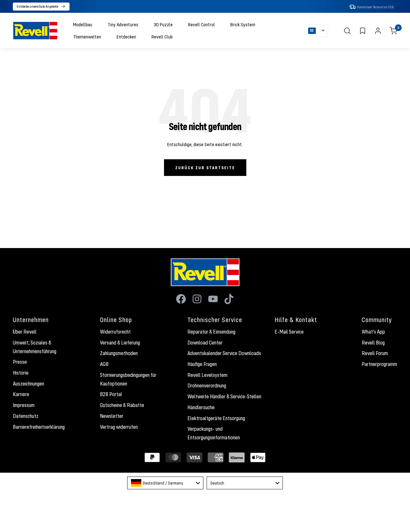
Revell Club (162, 36)
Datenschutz (25, 415)
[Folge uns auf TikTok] (229, 299)
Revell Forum (375, 353)
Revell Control (201, 24)
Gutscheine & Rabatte (122, 405)
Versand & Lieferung (120, 342)
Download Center (205, 342)
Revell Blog (373, 342)
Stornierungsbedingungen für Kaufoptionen (128, 379)
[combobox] (165, 483)
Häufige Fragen (202, 364)
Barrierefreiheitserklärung (39, 426)
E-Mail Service (289, 331)
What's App (373, 331)
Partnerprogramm (379, 364)
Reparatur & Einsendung (211, 331)
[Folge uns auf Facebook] (181, 299)
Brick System (242, 24)
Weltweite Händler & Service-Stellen (224, 396)
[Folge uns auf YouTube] (213, 299)
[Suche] (347, 31)
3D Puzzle (163, 24)
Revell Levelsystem (207, 374)
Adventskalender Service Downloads (224, 353)
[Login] (378, 31)
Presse (20, 361)
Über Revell (25, 331)
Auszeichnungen (28, 383)
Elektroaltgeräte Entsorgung (216, 418)
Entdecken (126, 36)
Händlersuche (201, 407)
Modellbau (82, 24)
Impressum (24, 405)
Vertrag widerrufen (119, 426)
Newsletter (111, 415)
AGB (104, 364)
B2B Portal (111, 394)
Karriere (21, 394)
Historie (21, 372)
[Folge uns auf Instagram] (197, 299)
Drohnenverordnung (206, 385)
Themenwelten (87, 36)
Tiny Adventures (123, 24)
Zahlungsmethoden (119, 353)
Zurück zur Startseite (205, 167)
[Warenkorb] (393, 31)
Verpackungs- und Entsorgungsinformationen (213, 433)
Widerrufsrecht (115, 331)
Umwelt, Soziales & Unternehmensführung (34, 347)
